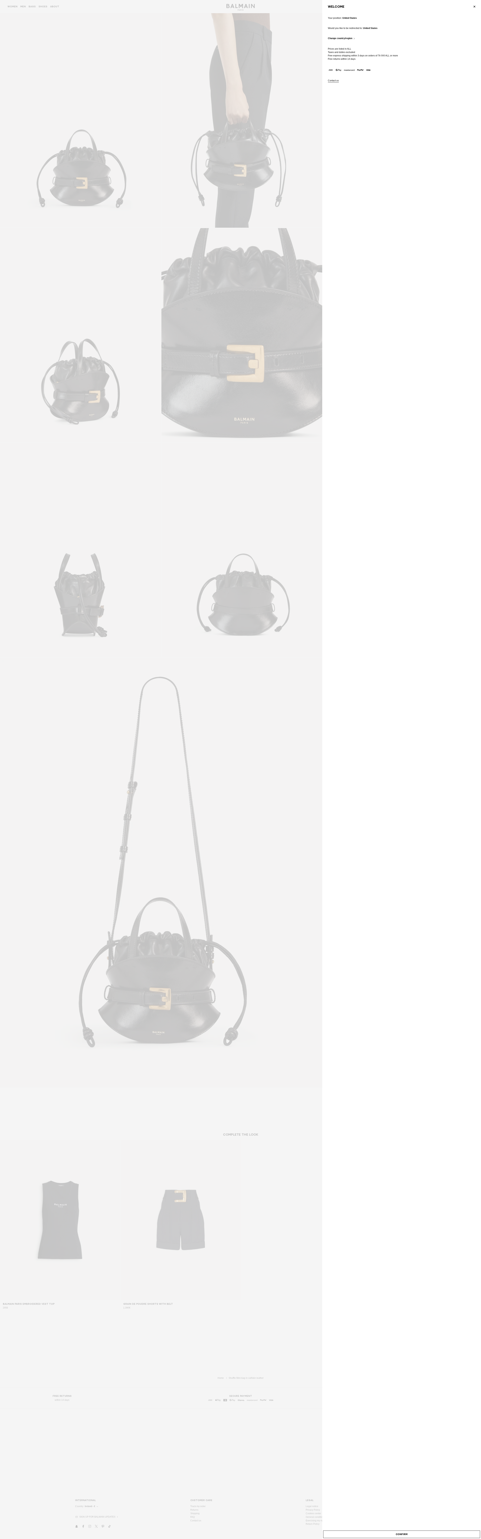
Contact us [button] (333, 80)
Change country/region (340, 38)
